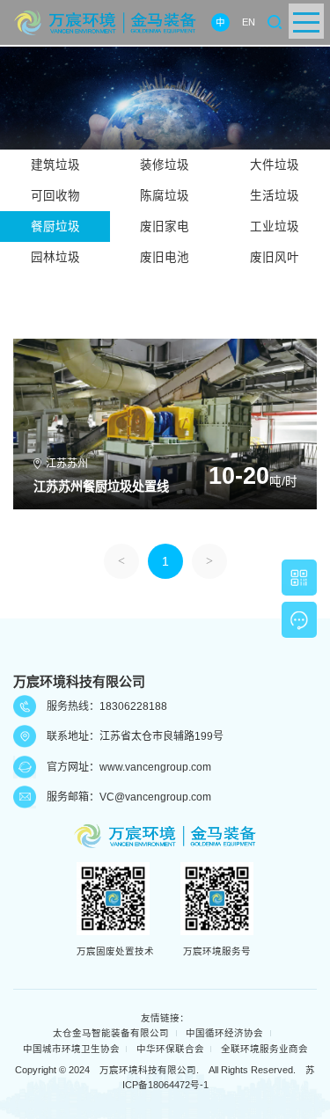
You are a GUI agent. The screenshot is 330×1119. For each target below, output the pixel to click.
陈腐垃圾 (164, 195)
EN (248, 22)
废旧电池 (164, 257)
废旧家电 (164, 226)
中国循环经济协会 (224, 1033)
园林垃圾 (55, 257)
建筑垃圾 (55, 165)
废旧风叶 (274, 257)
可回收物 (55, 195)
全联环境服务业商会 (264, 1048)
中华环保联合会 (170, 1048)
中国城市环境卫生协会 (71, 1048)
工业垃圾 (274, 226)
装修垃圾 (164, 165)
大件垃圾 (274, 165)
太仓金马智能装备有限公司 (111, 1033)
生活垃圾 (274, 195)
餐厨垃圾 (55, 226)
